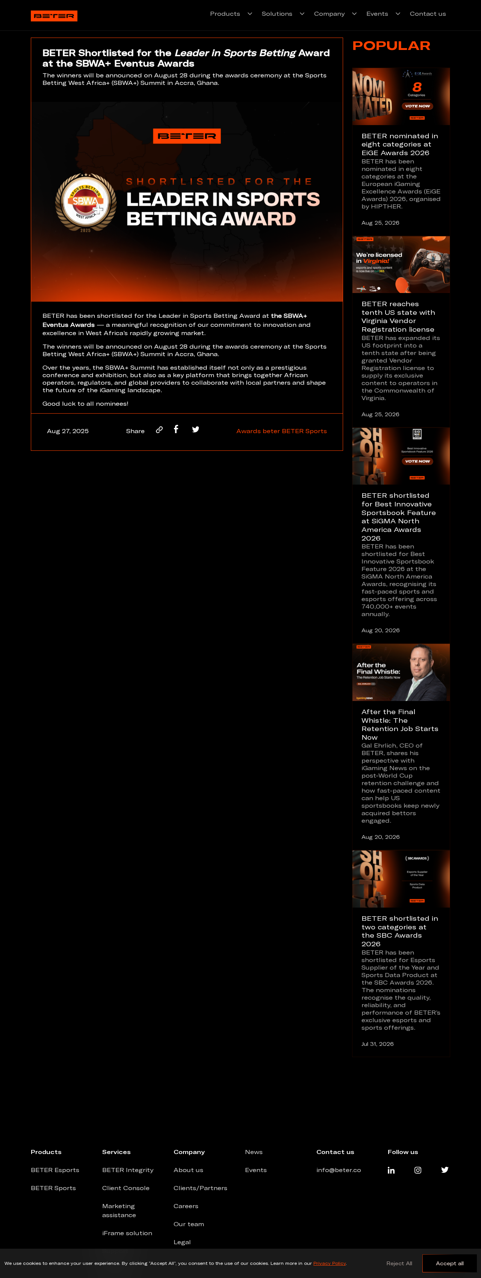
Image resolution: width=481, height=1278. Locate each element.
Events (377, 13)
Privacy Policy (329, 1263)
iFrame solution (127, 1233)
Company (329, 13)
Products (225, 13)
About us (188, 1170)
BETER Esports (55, 1170)
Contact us (428, 13)
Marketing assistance (119, 1210)
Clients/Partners (200, 1188)
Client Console (126, 1188)
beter (272, 431)
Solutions (277, 13)
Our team (189, 1224)
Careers (186, 1206)
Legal (182, 1242)
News (254, 1152)
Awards (249, 431)
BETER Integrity (127, 1170)
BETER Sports (304, 431)
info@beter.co (338, 1170)
